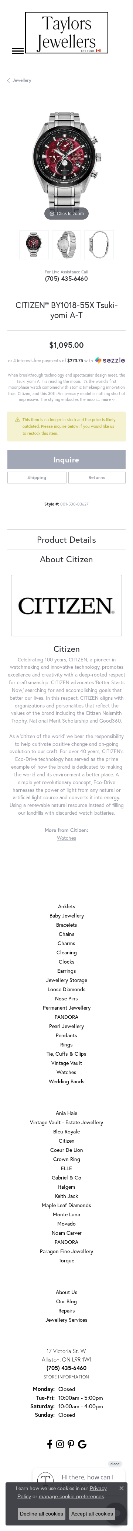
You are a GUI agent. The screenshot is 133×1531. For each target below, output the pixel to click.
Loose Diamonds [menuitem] (67, 989)
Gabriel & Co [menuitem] (66, 1177)
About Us (67, 1292)
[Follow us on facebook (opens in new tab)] (49, 1444)
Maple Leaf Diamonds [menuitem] (66, 1205)
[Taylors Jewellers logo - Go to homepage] (66, 32)
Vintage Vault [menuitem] (66, 1062)
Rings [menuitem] (66, 1044)
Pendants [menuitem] (66, 1035)
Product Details (66, 539)
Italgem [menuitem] (66, 1186)
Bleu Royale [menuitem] (66, 1131)
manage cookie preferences (71, 1496)
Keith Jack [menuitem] (66, 1195)
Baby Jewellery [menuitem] (67, 915)
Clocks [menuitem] (67, 961)
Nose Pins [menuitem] (66, 998)
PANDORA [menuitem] (66, 1016)
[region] (66, 164)
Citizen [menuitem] (67, 1140)
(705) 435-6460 (66, 278)
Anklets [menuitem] (66, 906)
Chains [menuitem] (67, 933)
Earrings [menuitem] (66, 970)
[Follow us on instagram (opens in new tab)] (60, 1444)
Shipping (36, 477)
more (107, 399)
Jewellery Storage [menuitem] (66, 979)
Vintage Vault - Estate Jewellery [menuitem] (66, 1122)
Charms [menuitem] (66, 943)
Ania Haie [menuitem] (66, 1112)
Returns (97, 477)
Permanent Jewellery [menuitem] (67, 1007)
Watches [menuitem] (66, 1072)
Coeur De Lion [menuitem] (66, 1149)
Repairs (66, 1310)
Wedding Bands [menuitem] (67, 1081)
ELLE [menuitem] (66, 1168)
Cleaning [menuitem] (67, 952)
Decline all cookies (41, 1514)
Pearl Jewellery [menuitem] (66, 1026)
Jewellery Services (66, 1319)
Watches (66, 838)
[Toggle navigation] (17, 51)
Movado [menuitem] (66, 1223)
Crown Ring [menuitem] (66, 1159)
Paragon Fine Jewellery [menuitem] (66, 1251)
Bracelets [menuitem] (66, 924)
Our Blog (66, 1301)
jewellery (22, 80)
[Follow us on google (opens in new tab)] (82, 1444)
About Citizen (66, 559)
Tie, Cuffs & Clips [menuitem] (66, 1053)
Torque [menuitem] (66, 1260)
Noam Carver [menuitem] (67, 1232)
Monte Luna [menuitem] (66, 1214)
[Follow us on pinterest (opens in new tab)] (71, 1444)
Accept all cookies (92, 1514)
